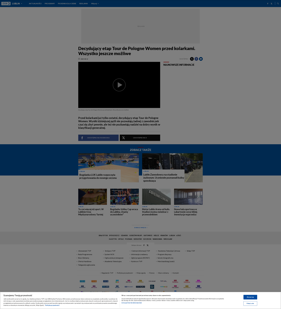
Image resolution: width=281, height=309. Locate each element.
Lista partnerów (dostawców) (132, 303)
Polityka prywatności (52, 305)
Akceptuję (250, 297)
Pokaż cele (250, 303)
